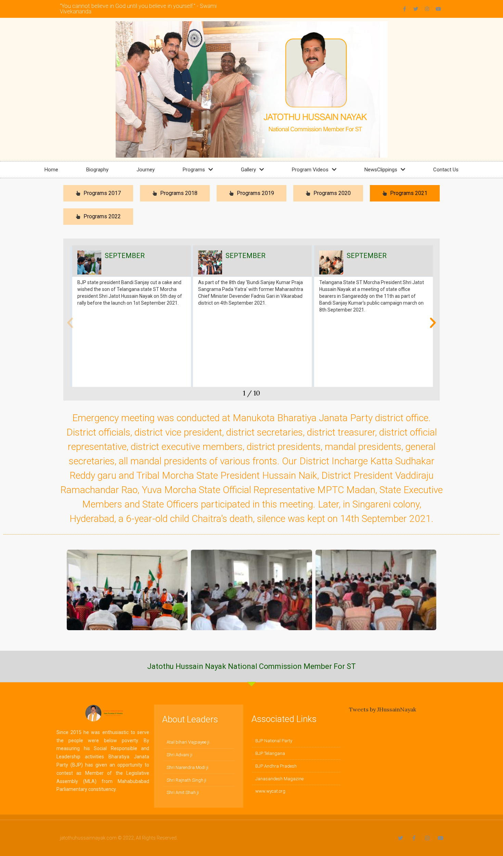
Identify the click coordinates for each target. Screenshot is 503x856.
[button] (70, 323)
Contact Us (446, 170)
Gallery (248, 170)
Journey (146, 170)
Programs (194, 170)
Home (51, 170)
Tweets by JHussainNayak (382, 709)
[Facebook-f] (404, 9)
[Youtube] (438, 9)
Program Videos (310, 170)
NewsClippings (380, 170)
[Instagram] (427, 9)
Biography (97, 170)
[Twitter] (416, 9)
